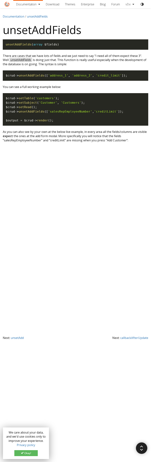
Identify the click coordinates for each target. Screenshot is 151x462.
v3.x (128, 4)
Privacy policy (26, 445)
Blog (103, 4)
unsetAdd (17, 338)
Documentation (26, 4)
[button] (141, 448)
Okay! (27, 453)
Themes (70, 4)
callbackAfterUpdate (134, 338)
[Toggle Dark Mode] (142, 4)
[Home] (7, 4)
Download (52, 4)
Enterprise (87, 4)
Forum (115, 4)
